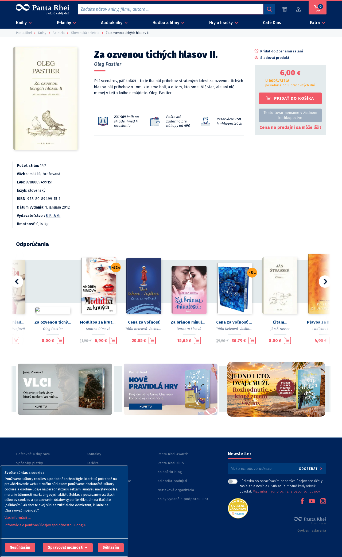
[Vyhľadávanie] (269, 9)
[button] (20, 547)
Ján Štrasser (280, 328)
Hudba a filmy (166, 22)
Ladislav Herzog (325, 328)
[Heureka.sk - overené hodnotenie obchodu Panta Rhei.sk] (238, 507)
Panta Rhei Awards (173, 454)
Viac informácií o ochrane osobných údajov (286, 491)
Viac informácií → (18, 518)
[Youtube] (312, 501)
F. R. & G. (53, 215)
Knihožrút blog (169, 472)
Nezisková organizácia (175, 490)
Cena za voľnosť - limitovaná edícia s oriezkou (234, 322)
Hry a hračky (221, 22)
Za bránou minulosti (189, 322)
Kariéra (93, 463)
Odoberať (309, 469)
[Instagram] (323, 501)
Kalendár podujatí (172, 481)
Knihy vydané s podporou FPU (182, 499)
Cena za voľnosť (144, 322)
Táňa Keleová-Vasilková (144, 328)
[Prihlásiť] (298, 9)
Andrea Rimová (98, 328)
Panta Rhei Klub (170, 463)
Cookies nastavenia (311, 530)
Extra (315, 22)
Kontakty (94, 454)
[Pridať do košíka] (15, 340)
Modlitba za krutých (98, 322)
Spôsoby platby (29, 463)
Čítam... (280, 322)
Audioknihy (112, 22)
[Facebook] (302, 501)
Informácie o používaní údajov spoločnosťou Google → (47, 525)
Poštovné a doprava (33, 454)
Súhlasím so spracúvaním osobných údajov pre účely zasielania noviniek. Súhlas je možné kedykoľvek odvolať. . (280, 486)
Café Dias (272, 22)
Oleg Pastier (107, 64)
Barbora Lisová (189, 328)
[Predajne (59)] (284, 9)
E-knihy (64, 22)
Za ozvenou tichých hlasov (52, 322)
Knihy (22, 22)
